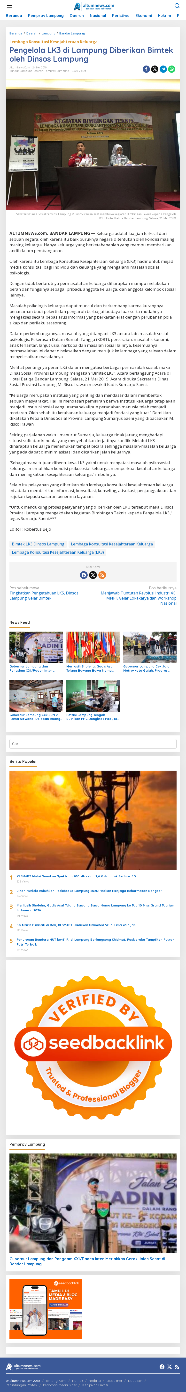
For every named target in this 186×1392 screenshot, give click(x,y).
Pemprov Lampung (57, 71)
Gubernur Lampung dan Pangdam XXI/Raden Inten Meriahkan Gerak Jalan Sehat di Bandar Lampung (35, 668)
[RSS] (102, 575)
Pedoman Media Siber (60, 1385)
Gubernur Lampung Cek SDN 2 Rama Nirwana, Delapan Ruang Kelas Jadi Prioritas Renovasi (34, 717)
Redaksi (95, 1381)
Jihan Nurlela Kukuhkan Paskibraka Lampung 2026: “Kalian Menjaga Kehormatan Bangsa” (89, 891)
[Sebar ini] (146, 69)
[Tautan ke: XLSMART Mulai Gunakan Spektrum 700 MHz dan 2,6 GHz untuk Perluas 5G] (93, 820)
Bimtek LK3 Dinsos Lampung (38, 544)
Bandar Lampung (20, 71)
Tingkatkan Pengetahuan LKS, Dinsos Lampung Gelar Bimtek (43, 593)
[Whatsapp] (171, 69)
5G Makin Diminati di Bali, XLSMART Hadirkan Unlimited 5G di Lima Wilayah (76, 925)
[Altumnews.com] (94, 5)
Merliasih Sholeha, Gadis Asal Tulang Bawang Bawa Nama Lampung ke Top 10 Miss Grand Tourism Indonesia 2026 (91, 668)
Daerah (38, 71)
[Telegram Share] (163, 69)
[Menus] (10, 5)
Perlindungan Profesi (21, 1385)
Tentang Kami (56, 1381)
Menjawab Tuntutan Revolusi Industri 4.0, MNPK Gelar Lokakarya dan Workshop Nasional (139, 595)
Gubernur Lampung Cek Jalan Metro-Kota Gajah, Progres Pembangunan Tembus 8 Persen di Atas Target (148, 668)
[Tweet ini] (154, 69)
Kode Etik (135, 1381)
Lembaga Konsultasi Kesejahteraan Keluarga (53, 41)
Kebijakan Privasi (95, 1385)
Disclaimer (114, 1381)
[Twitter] (93, 575)
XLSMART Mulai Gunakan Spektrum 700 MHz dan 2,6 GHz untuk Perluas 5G (76, 876)
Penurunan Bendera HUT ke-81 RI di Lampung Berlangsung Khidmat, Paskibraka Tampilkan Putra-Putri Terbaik (95, 942)
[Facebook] (84, 575)
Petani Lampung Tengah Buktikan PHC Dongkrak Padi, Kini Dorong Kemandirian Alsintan (92, 717)
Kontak (77, 1381)
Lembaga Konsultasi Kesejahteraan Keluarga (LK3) (58, 552)
